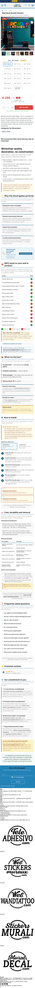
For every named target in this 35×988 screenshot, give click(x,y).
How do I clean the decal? (11, 620)
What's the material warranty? (12, 623)
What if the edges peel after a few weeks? (16, 645)
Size (17, 60)
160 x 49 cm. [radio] (7, 83)
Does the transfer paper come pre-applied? (16, 638)
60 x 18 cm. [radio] (27, 64)
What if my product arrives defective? (15, 634)
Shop (2, 805)
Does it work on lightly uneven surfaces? (15, 652)
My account (15, 820)
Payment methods (15, 806)
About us (3, 810)
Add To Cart (23, 107)
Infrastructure (14, 811)
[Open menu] (3, 6)
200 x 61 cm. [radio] (27, 83)
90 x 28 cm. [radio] (27, 69)
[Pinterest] (5, 984)
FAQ (26, 806)
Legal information (5, 813)
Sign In (18, 782)
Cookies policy (4, 816)
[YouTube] (7, 984)
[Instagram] (1, 984)
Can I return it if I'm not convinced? (14, 648)
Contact (3, 818)
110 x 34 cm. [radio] (17, 73)
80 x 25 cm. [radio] (17, 69)
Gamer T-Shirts (6, 131)
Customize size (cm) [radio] (17, 88)
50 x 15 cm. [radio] (17, 64)
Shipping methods (5, 806)
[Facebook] (3, 984)
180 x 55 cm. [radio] (17, 83)
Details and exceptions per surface (12, 343)
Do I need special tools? (11, 627)
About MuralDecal (5, 811)
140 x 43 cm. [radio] (17, 78)
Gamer (10, 10)
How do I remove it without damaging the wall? (17, 616)
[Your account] (29, 5)
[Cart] (32, 5)
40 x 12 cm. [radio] (7, 63)
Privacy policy (16, 815)
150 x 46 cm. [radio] (27, 78)
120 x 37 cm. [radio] (27, 73)
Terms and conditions (6, 815)
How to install (3, 807)
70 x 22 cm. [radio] (7, 69)
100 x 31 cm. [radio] (7, 73)
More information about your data (8, 785)
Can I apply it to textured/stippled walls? (15, 613)
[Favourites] (25, 5)
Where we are (22, 811)
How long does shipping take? (12, 631)
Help (20, 820)
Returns (23, 806)
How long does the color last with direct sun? (17, 641)
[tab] (4, 53)
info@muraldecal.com (6, 820)
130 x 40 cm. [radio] (7, 78)
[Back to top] (1, 987)
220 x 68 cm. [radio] (7, 88)
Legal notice (23, 815)
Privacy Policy (21, 777)
